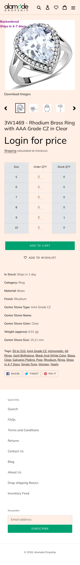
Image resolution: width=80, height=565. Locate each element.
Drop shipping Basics (23, 483)
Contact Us (16, 451)
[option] (20, 108)
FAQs (12, 419)
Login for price (35, 140)
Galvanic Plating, (24, 360)
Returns (13, 441)
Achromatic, (56, 351)
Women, (44, 364)
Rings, (61, 360)
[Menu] (73, 7)
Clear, (8, 360)
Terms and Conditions (23, 430)
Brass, (72, 355)
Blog (11, 462)
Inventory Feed (18, 493)
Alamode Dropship (45, 552)
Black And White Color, (51, 355)
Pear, (39, 360)
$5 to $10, (19, 351)
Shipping (10, 151)
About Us (14, 472)
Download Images (17, 94)
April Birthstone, (24, 355)
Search (13, 409)
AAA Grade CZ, (37, 351)
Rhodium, (50, 360)
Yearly (54, 364)
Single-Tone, (29, 364)
